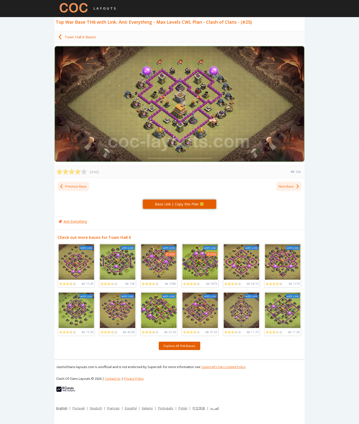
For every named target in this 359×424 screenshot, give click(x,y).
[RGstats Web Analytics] (65, 390)
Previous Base (76, 186)
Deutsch (96, 408)
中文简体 (198, 408)
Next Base (286, 186)
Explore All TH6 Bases (179, 346)
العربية (214, 408)
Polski (183, 408)
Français (113, 408)
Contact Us (113, 378)
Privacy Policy (134, 378)
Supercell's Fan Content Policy (223, 367)
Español (131, 408)
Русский (79, 408)
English (61, 408)
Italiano (147, 408)
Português (165, 408)
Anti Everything (75, 221)
